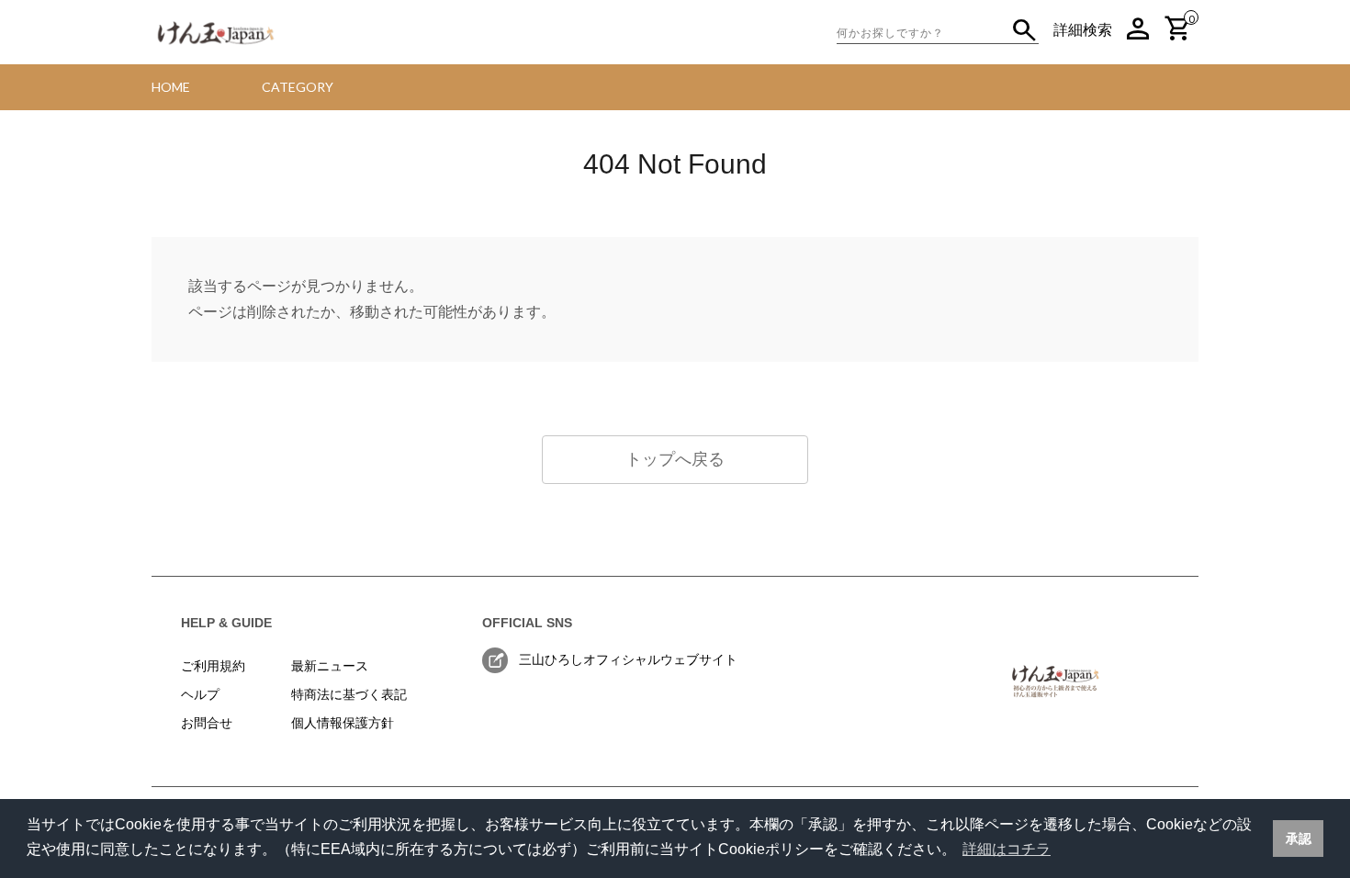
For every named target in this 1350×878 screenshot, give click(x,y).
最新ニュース (329, 665)
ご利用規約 (213, 665)
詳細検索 (1082, 30)
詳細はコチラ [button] (1006, 849)
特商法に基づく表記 (349, 694)
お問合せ (206, 722)
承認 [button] (1298, 838)
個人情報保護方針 (342, 722)
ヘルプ (200, 694)
